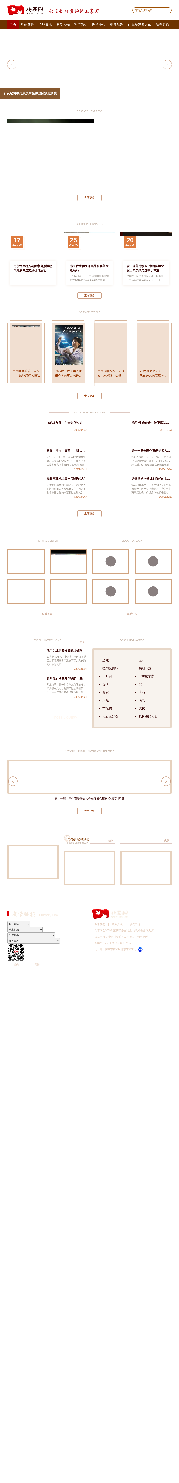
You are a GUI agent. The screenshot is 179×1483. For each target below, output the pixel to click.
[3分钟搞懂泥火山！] (153, 561)
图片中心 (98, 24)
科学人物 (63, 24)
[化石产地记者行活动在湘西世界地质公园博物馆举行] (89, 868)
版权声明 (135, 924)
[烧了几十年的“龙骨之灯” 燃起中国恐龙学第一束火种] (110, 561)
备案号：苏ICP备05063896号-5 (113, 943)
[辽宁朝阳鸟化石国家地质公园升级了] (26, 561)
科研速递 (27, 24)
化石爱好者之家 (139, 24)
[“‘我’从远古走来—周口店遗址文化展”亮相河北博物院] (68, 591)
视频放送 (116, 24)
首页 (13, 24)
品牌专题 (162, 24)
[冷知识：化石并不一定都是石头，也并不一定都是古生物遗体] (153, 591)
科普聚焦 (81, 24)
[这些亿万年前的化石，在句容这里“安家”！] (110, 591)
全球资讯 (45, 24)
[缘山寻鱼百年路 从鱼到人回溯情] (146, 868)
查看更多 (89, 197)
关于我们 (100, 924)
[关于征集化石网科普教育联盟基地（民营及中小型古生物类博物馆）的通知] (33, 862)
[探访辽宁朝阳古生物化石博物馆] (68, 561)
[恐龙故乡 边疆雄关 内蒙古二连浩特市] (26, 591)
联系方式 (117, 924)
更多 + (83, 642)
